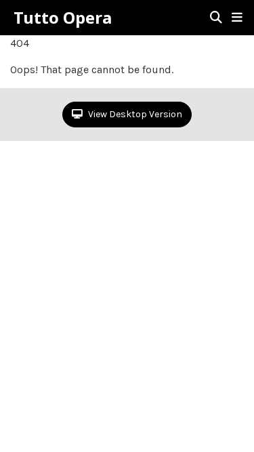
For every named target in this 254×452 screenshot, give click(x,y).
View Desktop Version (134, 114)
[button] (237, 17)
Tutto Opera (63, 17)
